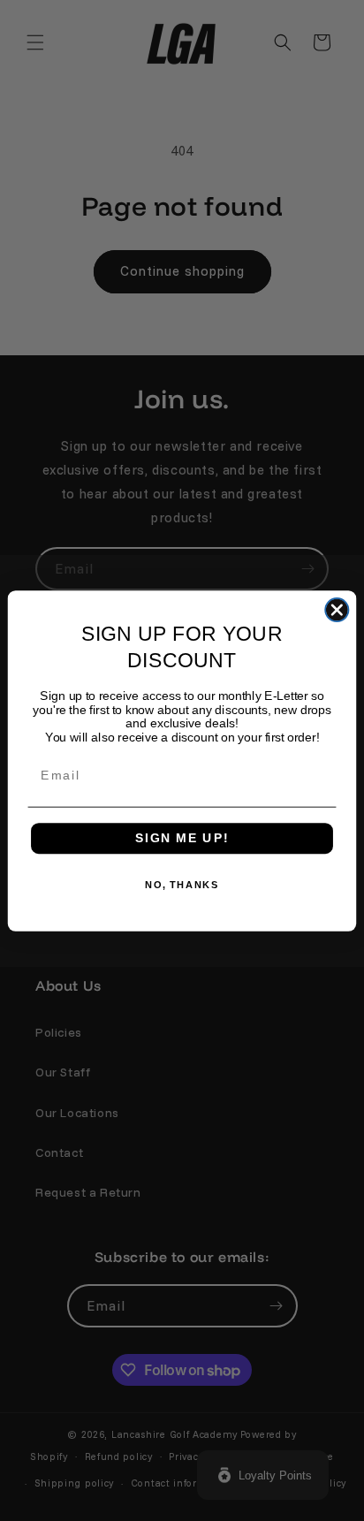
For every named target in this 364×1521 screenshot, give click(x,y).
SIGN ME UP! (182, 837)
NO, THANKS (181, 884)
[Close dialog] (336, 608)
